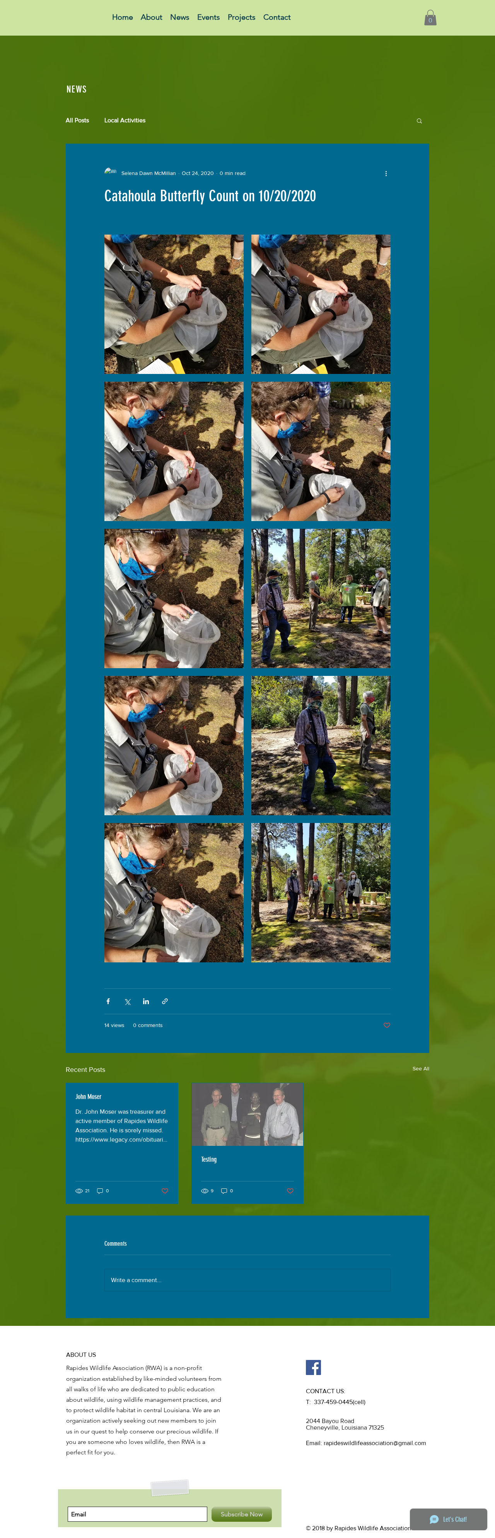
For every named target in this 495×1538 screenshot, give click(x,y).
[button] (430, 18)
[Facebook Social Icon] (313, 1367)
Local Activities (124, 120)
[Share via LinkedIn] (146, 1001)
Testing (209, 1159)
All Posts (77, 120)
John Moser (88, 1096)
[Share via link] (165, 1001)
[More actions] (386, 173)
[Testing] (248, 1114)
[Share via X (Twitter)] (127, 1001)
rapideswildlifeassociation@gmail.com (375, 1443)
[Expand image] (174, 304)
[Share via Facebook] (108, 1001)
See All (421, 1068)
